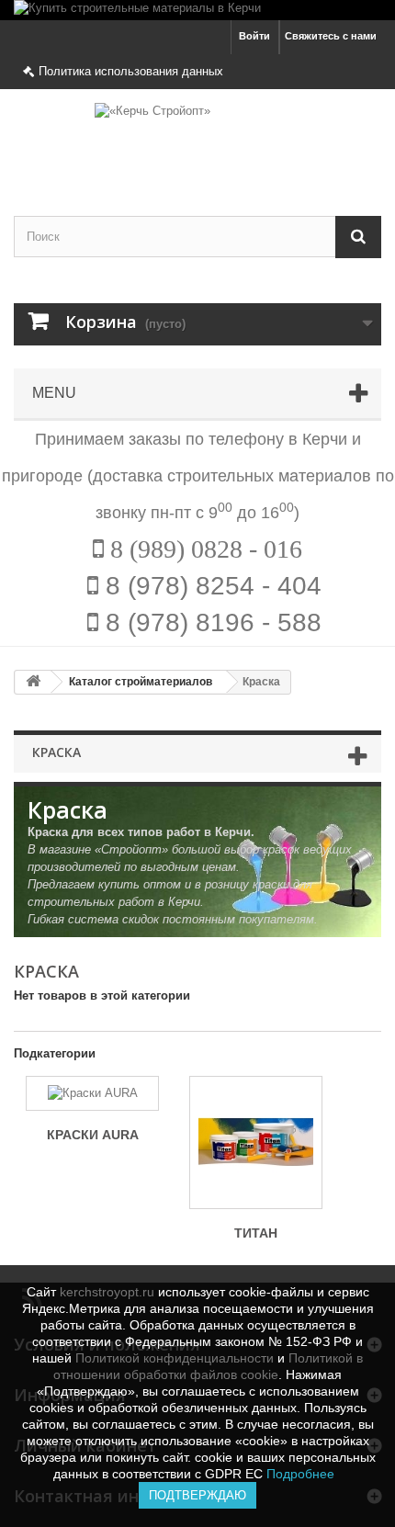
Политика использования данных (131, 71)
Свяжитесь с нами (331, 35)
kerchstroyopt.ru (107, 1291)
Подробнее (304, 1473)
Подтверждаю (197, 1495)
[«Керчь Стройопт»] (197, 136)
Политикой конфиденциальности (174, 1358)
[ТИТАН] (255, 1142)
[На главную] (33, 682)
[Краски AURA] (92, 1093)
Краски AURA (93, 1134)
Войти (254, 35)
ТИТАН (255, 1233)
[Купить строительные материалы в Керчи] (197, 10)
